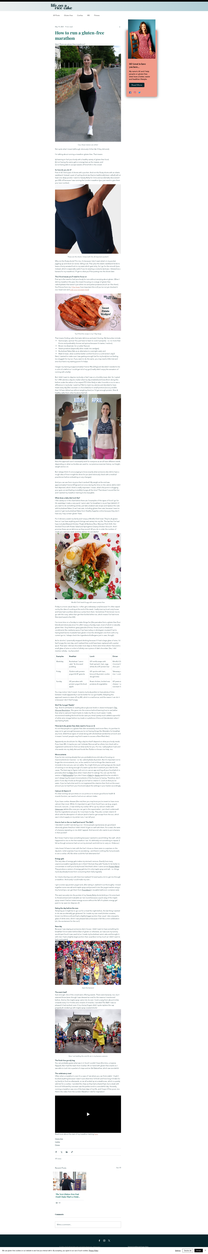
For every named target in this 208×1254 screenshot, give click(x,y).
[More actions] (119, 26)
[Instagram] (135, 92)
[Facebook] (130, 92)
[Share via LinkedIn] (67, 1152)
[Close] (205, 1250)
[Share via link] (72, 1152)
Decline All (187, 1250)
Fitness (97, 15)
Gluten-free (68, 15)
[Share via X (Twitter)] (61, 1152)
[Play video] (88, 1114)
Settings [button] (178, 1250)
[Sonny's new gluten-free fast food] (69, 1181)
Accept (198, 1250)
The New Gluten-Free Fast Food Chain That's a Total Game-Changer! (67, 1195)
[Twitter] (139, 92)
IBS (88, 15)
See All (118, 1168)
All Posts (56, 15)
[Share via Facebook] (56, 1152)
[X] (109, 1240)
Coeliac (80, 15)
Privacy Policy (93, 1250)
